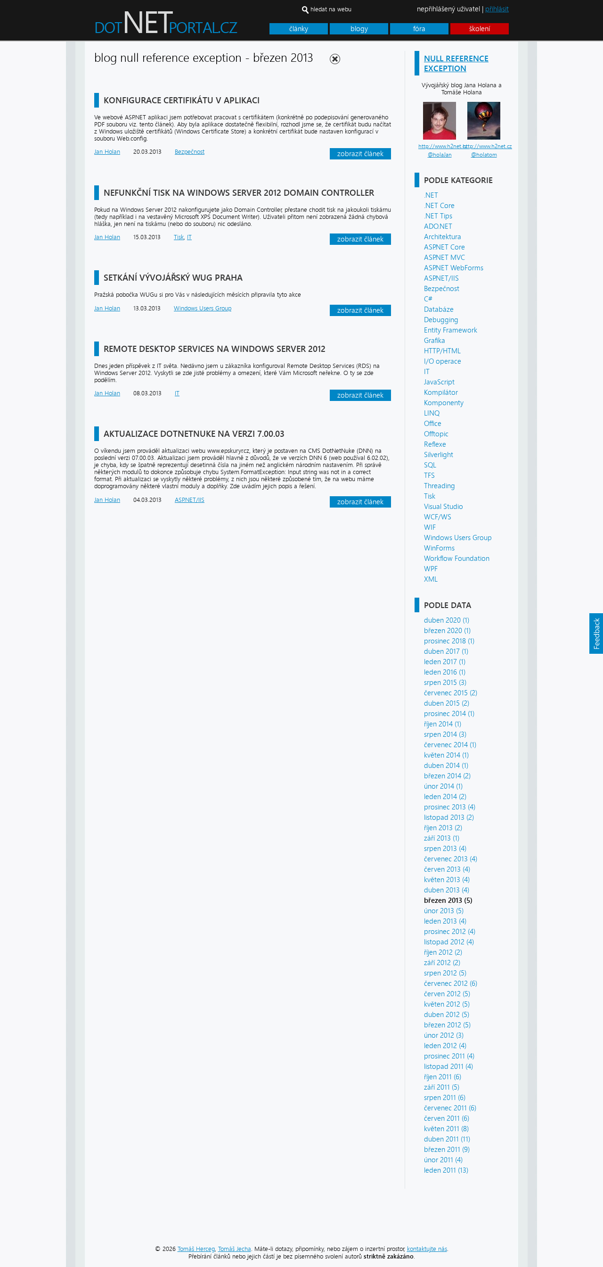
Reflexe (435, 444)
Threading (439, 486)
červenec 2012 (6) (450, 983)
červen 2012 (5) (447, 994)
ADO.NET (438, 226)
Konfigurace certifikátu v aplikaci (182, 100)
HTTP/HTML (442, 351)
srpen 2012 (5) (445, 973)
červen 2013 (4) (447, 869)
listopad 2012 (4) (449, 942)
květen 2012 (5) (447, 1004)
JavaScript (439, 382)
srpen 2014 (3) (445, 734)
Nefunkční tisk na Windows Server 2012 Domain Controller (239, 193)
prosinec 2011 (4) (449, 1056)
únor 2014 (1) (443, 786)
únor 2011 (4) (443, 1160)
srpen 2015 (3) (445, 682)
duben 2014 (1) (446, 765)
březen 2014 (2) (447, 776)
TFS (429, 475)
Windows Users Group (458, 537)
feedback (596, 633)
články (298, 29)
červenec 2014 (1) (450, 745)
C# (428, 299)
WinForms (439, 548)
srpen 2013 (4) (445, 848)
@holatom (484, 154)
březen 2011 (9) (447, 1149)
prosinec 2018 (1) (449, 641)
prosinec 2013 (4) (449, 807)
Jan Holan (107, 151)
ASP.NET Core (444, 247)
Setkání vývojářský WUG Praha (173, 278)
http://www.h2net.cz (443, 146)
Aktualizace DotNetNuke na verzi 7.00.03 (194, 434)
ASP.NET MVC (444, 257)
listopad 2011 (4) (448, 1066)
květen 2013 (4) (447, 879)
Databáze (439, 309)
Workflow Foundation (456, 558)
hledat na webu (330, 9)
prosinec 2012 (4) (449, 931)
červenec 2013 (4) (450, 859)
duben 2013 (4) (446, 890)
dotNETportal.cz (184, 26)
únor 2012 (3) (444, 1035)
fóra (419, 29)
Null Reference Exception (456, 63)
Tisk (429, 496)
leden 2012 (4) (445, 1046)
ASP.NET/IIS (441, 278)
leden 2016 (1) (444, 672)
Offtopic (436, 434)
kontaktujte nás (427, 1248)
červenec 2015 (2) (450, 693)
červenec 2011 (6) (450, 1108)
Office (432, 423)
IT (427, 371)
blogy (359, 29)
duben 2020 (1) (446, 620)
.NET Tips (438, 216)
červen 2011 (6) (446, 1118)
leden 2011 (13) (446, 1170)
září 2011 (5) (441, 1087)
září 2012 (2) (442, 963)
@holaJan (440, 154)
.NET (431, 195)
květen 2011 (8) (446, 1129)
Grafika (434, 340)
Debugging (441, 320)
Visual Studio (443, 506)
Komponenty (444, 403)
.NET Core (439, 205)
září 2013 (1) (441, 838)
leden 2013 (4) (445, 921)
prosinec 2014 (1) (449, 713)
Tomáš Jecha (234, 1248)
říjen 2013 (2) (443, 828)
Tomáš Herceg (196, 1248)
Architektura (442, 237)
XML (431, 579)
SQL (430, 465)
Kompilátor (441, 392)
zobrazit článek (360, 154)
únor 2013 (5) (444, 911)
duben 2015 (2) (446, 703)
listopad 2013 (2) (449, 817)
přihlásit (497, 9)
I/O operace (442, 361)
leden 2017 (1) (444, 662)
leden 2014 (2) (445, 796)
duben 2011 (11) (447, 1139)
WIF (430, 527)
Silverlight (438, 454)
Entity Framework (450, 330)
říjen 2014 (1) (442, 724)
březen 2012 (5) (447, 1025)
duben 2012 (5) (446, 1014)
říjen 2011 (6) (442, 1077)
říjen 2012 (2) (443, 952)
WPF (431, 569)
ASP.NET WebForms (453, 268)
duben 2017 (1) (446, 651)
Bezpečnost (441, 288)
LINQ (432, 413)
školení (479, 29)
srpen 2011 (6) (444, 1097)
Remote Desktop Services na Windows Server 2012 (215, 349)
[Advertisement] (570, 183)
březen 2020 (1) (447, 630)
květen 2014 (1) (446, 755)
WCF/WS (437, 517)
